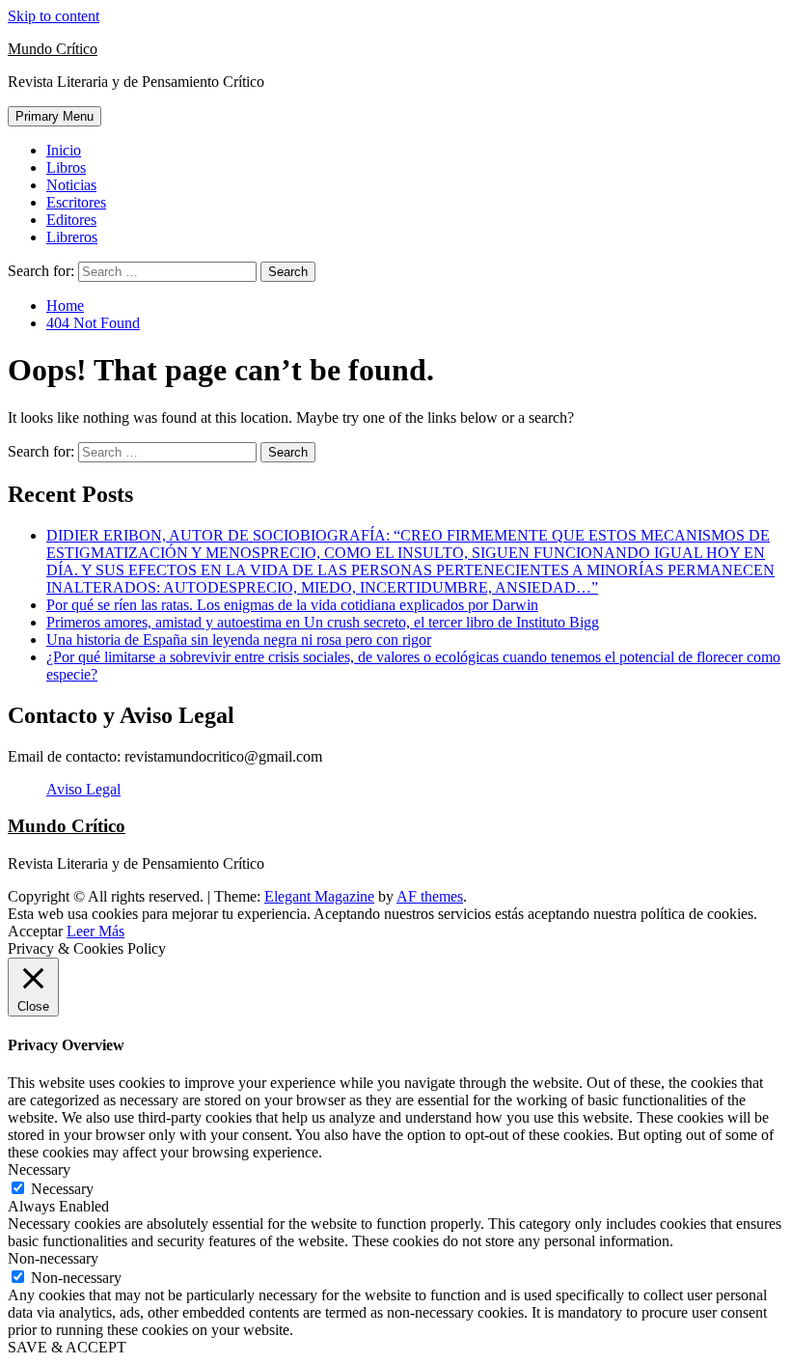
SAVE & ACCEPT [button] (67, 1347)
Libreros (71, 237)
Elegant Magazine (319, 896)
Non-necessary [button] (53, 1258)
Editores (71, 219)
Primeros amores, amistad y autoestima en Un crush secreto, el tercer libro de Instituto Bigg (322, 622)
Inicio (63, 150)
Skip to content (53, 16)
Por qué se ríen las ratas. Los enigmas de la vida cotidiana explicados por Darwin (292, 605)
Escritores (76, 202)
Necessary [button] (39, 1169)
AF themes (429, 896)
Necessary (62, 1189)
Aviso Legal (83, 789)
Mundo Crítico (52, 49)
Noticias (71, 185)
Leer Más (95, 931)
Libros (66, 167)
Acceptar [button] (35, 931)
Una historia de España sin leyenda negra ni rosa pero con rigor (238, 639)
